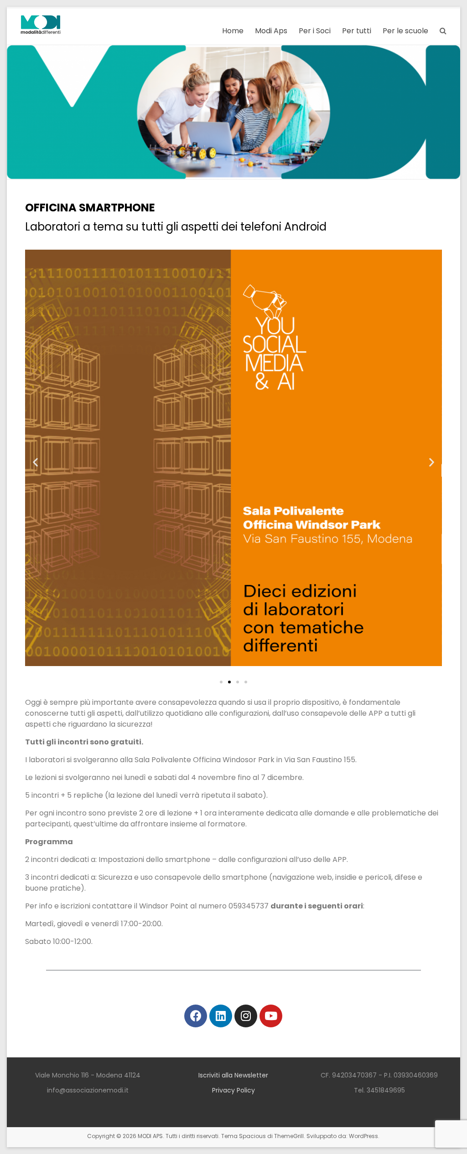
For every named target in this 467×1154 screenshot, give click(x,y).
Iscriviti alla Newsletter (233, 1075)
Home (233, 31)
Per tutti (356, 31)
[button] (221, 682)
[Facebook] (195, 1016)
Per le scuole (405, 31)
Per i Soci (315, 31)
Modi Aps (271, 31)
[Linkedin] (220, 1016)
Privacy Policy (233, 1090)
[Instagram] (245, 1016)
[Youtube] (270, 1016)
